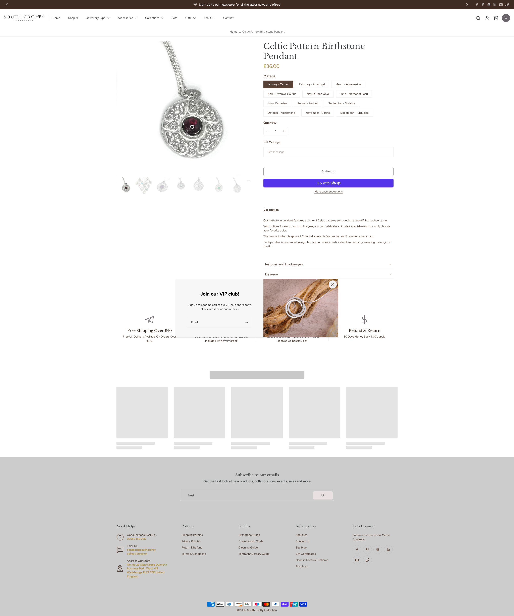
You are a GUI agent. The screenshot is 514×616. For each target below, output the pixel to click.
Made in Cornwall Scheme (312, 560)
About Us (301, 535)
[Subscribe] (247, 322)
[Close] (333, 284)
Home (234, 31)
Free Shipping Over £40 (149, 330)
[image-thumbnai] (125, 185)
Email (191, 495)
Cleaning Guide (248, 547)
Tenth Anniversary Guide (254, 554)
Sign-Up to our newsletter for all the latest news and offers (239, 4)
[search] (478, 18)
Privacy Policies (191, 541)
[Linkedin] (495, 4)
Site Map (301, 547)
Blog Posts (302, 566)
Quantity (269, 123)
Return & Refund (192, 547)
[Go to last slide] (6, 4)
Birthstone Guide (249, 535)
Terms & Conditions (194, 554)
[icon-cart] (496, 18)
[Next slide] (467, 4)
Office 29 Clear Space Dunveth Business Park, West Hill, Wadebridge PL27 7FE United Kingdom (147, 570)
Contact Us (303, 541)
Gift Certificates (306, 554)
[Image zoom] (183, 108)
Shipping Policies (192, 535)
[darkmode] (506, 18)
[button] (328, 171)
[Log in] (487, 18)
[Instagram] (489, 4)
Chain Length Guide (251, 541)
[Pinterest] (483, 4)
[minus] (268, 131)
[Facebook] (477, 4)
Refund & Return (364, 330)
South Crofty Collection (262, 610)
